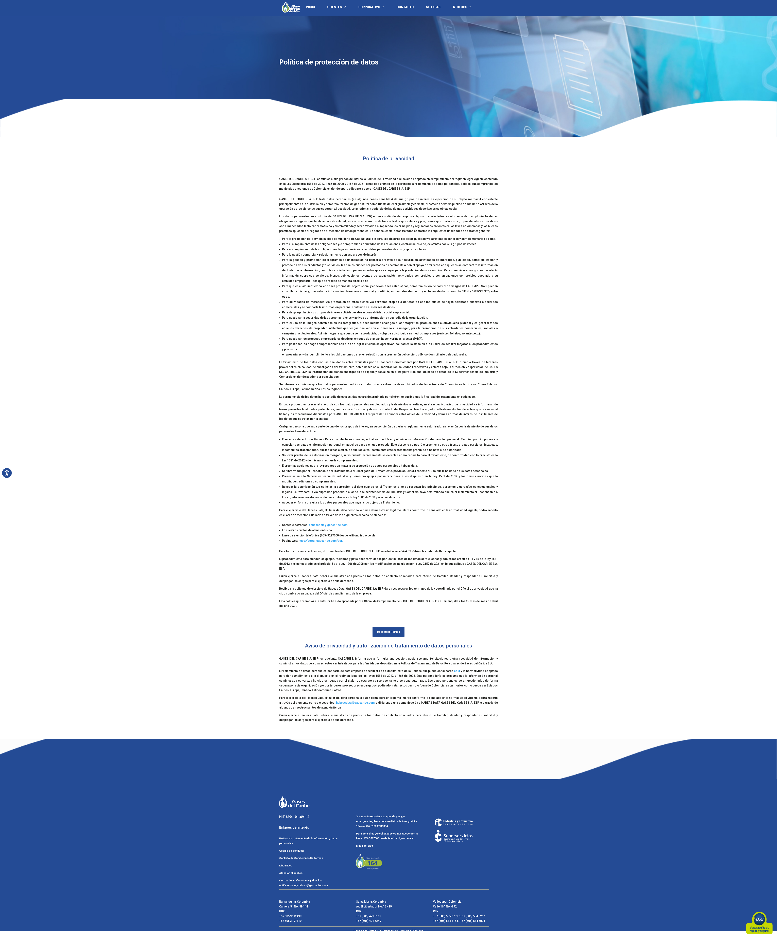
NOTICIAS (433, 7)
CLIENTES (334, 7)
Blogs (462, 7)
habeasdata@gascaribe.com (328, 525)
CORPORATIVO (369, 7)
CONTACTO (405, 7)
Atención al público (291, 873)
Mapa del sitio (364, 845)
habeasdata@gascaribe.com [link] (355, 702)
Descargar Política (388, 631)
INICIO (310, 7)
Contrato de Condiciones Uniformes (301, 858)
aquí (457, 671)
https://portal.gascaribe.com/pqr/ (321, 540)
